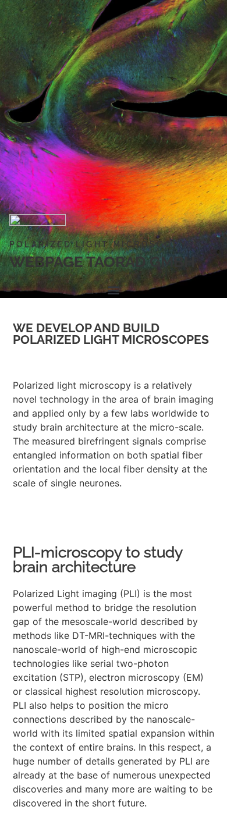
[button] (113, 289)
